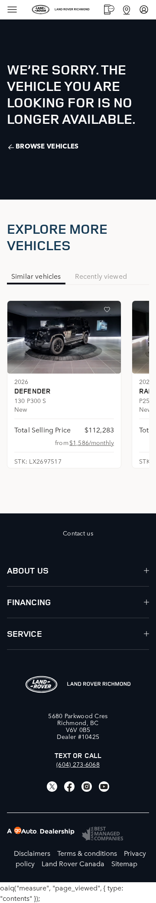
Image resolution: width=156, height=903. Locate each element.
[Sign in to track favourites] (109, 311)
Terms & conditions (87, 853)
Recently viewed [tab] (101, 276)
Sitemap (124, 863)
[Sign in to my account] (144, 9)
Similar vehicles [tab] (36, 276)
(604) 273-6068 (78, 764)
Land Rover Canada (73, 863)
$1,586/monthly (91, 442)
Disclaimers (32, 853)
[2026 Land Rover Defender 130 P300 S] (64, 337)
